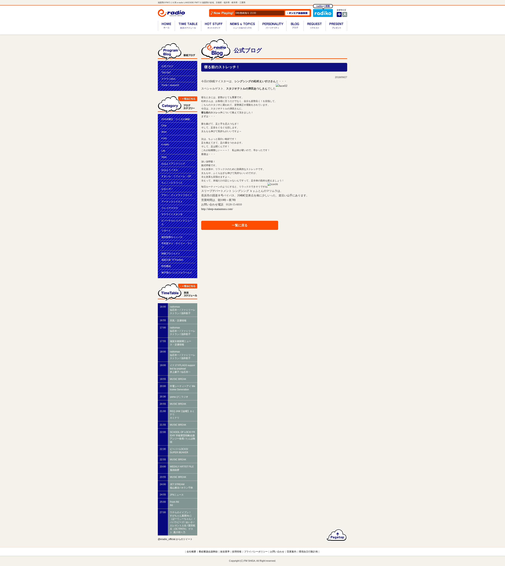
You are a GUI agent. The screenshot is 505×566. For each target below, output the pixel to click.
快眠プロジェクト (170, 253)
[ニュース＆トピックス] (242, 26)
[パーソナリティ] (272, 26)
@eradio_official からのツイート (175, 539)
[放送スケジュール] (188, 26)
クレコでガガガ (169, 208)
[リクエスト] (314, 26)
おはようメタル (169, 170)
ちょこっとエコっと (172, 182)
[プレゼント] (336, 26)
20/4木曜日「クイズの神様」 (176, 119)
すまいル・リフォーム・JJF (176, 176)
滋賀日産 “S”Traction (172, 259)
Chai (163, 125)
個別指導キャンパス (172, 237)
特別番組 (166, 266)
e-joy (164, 138)
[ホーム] (166, 26)
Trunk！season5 (170, 85)
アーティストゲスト (172, 201)
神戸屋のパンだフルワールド (176, 272)
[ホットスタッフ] (213, 26)
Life (163, 150)
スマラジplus (168, 78)
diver (164, 132)
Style (164, 157)
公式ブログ (167, 66)
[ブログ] (294, 26)
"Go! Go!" (166, 72)
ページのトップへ (336, 535)
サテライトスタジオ (172, 214)
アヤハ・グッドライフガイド (176, 195)
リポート (166, 230)
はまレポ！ (167, 188)
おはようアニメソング (173, 163)
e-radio (165, 144)
